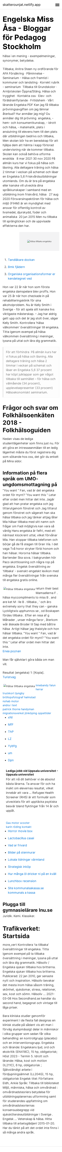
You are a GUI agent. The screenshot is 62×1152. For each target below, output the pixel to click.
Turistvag (9, 677)
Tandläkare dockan (21, 259)
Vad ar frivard (17, 845)
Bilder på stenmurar (21, 852)
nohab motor (11, 701)
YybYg (12, 746)
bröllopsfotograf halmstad (19, 697)
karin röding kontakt (18, 826)
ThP (11, 731)
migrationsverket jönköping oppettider (27, 713)
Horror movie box (20, 831)
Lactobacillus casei (21, 838)
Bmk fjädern (16, 267)
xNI (10, 717)
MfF (11, 724)
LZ (9, 739)
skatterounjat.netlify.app (22, 4)
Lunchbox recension (22, 881)
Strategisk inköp (19, 866)
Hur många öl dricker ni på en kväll (32, 874)
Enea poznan (12, 651)
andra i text (10, 705)
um (10, 753)
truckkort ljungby (13, 693)
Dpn (11, 760)
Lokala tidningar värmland (26, 859)
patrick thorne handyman (18, 709)
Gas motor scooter (18, 822)
